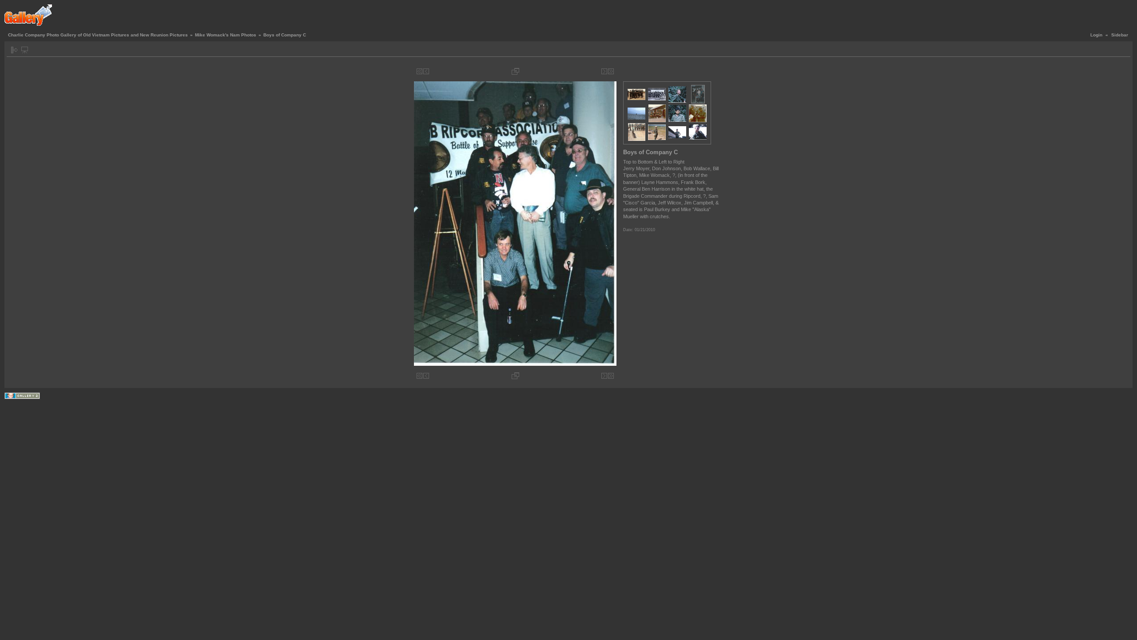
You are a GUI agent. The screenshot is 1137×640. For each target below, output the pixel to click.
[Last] (611, 71)
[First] (419, 71)
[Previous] (426, 71)
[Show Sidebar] (14, 50)
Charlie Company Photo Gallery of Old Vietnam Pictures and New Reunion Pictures (98, 34)
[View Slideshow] (24, 50)
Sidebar (1119, 34)
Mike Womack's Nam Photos (225, 34)
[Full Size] (515, 71)
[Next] (604, 71)
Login (1096, 34)
